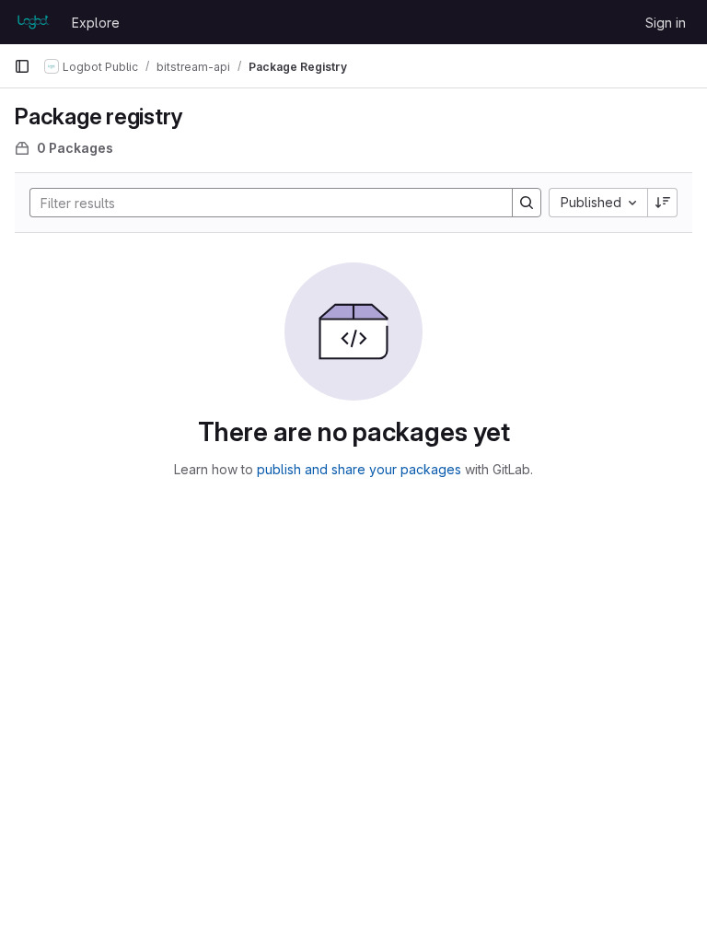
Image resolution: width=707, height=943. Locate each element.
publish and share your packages (359, 469)
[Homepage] (33, 22)
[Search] (526, 202)
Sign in (665, 22)
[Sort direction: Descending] (663, 202)
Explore (96, 22)
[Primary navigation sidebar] (22, 66)
